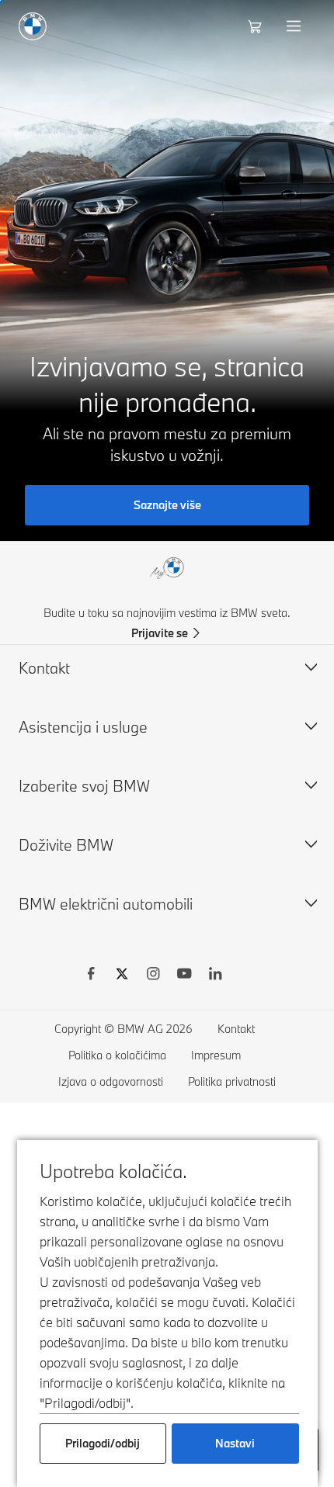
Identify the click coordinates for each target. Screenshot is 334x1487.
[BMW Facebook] (91, 975)
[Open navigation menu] (295, 26)
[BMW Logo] (33, 26)
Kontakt (44, 668)
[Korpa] (256, 26)
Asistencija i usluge (83, 727)
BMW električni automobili (106, 903)
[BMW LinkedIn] (215, 975)
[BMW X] (122, 975)
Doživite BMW (66, 844)
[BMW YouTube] (184, 975)
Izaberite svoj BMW (84, 785)
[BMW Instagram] (153, 975)
